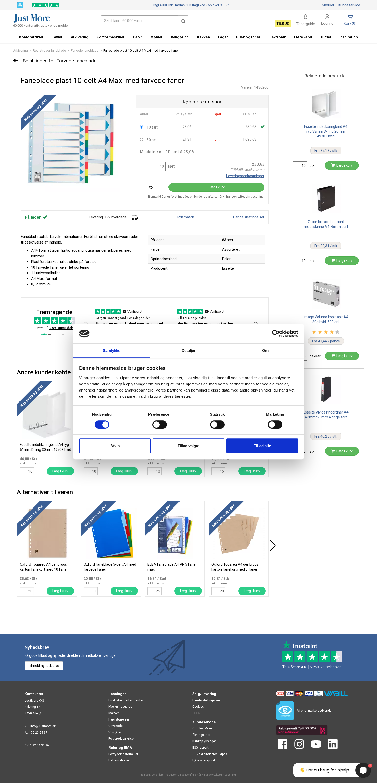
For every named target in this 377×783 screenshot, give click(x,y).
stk (311, 166)
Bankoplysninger (204, 741)
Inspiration (348, 37)
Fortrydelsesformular (123, 754)
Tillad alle (262, 445)
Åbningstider (201, 735)
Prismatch (185, 217)
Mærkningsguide (120, 706)
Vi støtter (115, 732)
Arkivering (20, 50)
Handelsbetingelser (248, 217)
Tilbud (283, 23)
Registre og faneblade (49, 50)
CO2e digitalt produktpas (209, 754)
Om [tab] (265, 350)
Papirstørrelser (118, 719)
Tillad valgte (188, 445)
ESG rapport (200, 747)
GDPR (196, 713)
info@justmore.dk (43, 726)
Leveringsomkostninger (245, 176)
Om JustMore (202, 728)
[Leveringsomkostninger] (134, 217)
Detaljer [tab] (189, 350)
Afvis (115, 445)
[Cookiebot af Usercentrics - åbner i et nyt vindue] (275, 333)
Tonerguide (305, 24)
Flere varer (303, 37)
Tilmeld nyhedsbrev (44, 666)
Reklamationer (118, 760)
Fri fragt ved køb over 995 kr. (190, 5)
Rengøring (180, 37)
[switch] (159, 424)
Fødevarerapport (203, 760)
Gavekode (115, 726)
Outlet (326, 37)
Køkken (203, 37)
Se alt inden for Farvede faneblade (57, 61)
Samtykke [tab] (112, 350)
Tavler (57, 37)
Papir (137, 37)
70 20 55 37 (39, 732)
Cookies (198, 706)
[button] (183, 20)
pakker (315, 356)
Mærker (328, 5)
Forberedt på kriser (121, 738)
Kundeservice (349, 5)
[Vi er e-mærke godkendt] (20, 5)
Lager (223, 37)
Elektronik (277, 37)
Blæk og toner (248, 37)
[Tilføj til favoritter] (150, 188)
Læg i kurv (217, 187)
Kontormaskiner (111, 37)
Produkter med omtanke (125, 700)
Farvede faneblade (84, 50)
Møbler (156, 37)
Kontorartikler (31, 37)
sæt (170, 166)
